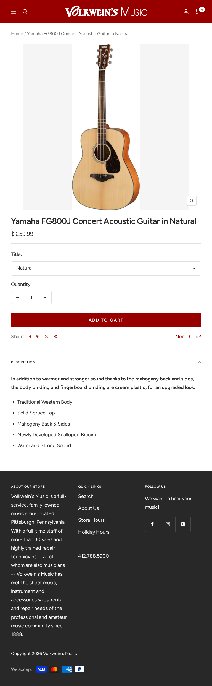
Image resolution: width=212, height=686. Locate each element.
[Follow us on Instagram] (167, 524)
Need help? (188, 336)
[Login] (186, 11)
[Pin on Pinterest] (37, 336)
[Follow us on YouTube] (182, 524)
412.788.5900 (93, 556)
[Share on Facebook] (30, 336)
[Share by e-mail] (55, 336)
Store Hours (91, 520)
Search (86, 496)
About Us (88, 508)
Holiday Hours (93, 532)
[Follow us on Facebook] (152, 524)
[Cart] (198, 11)
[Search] (25, 11)
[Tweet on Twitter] (46, 336)
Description (23, 362)
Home (17, 33)
